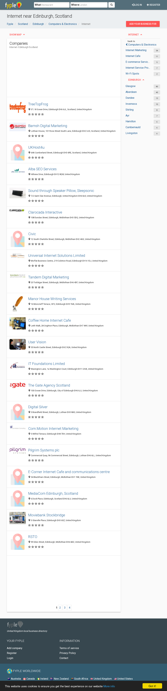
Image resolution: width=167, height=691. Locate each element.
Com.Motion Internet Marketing (53, 428)
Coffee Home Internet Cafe (49, 320)
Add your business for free (142, 25)
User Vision (37, 342)
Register (154, 5)
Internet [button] (133, 34)
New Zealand (61, 678)
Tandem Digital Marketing (48, 277)
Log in (138, 5)
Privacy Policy (68, 653)
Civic (32, 234)
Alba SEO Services (42, 169)
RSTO (32, 537)
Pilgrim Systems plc (43, 450)
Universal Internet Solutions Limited (56, 255)
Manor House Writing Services (52, 299)
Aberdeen (131, 92)
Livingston (131, 133)
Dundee (130, 97)
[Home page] (13, 5)
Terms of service (69, 648)
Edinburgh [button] (134, 80)
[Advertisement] (68, 74)
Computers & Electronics (142, 44)
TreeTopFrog (38, 104)
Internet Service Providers (138, 67)
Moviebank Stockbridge (46, 515)
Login (10, 658)
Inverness (131, 103)
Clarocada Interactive (45, 212)
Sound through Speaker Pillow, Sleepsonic (61, 190)
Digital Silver (38, 407)
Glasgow (131, 86)
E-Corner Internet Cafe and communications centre (69, 472)
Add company (14, 648)
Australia (15, 678)
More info (109, 686)
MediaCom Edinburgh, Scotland (53, 493)
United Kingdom (102, 678)
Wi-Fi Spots (132, 73)
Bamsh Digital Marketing (47, 126)
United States (125, 678)
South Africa (81, 678)
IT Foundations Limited (46, 364)
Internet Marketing (136, 50)
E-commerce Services (138, 61)
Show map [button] (15, 34)
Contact (64, 658)
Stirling (130, 109)
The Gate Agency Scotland (49, 385)
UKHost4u (36, 147)
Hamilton (131, 121)
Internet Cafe (133, 56)
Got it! (152, 686)
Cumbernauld (133, 127)
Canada (30, 678)
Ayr (127, 115)
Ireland (44, 678)
